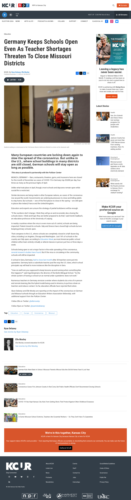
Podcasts (49, 477)
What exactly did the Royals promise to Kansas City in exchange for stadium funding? (117, 188)
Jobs (74, 477)
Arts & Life (28, 21)
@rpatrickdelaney (37, 306)
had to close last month (42, 260)
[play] (4, 15)
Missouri (52, 313)
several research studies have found (26, 252)
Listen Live (49, 468)
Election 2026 (8, 21)
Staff (74, 468)
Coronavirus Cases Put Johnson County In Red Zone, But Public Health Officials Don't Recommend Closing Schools (59, 387)
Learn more (111, 96)
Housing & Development (115, 158)
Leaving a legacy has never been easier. (111, 71)
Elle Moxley (25, 72)
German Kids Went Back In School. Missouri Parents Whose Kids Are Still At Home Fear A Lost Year (54, 370)
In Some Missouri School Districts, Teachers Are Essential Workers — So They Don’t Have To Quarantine (55, 417)
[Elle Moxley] (8, 344)
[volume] (10, 15)
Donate (124, 5)
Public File (103, 477)
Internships (76, 482)
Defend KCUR (65, 448)
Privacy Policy (104, 482)
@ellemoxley (34, 301)
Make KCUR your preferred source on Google (111, 209)
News (18, 21)
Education (7, 34)
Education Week (46, 239)
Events (75, 463)
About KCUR (50, 463)
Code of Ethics (104, 468)
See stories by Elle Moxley (26, 346)
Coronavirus (38, 313)
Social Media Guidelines (107, 463)
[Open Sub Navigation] (21, 21)
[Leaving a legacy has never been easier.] (111, 49)
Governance (104, 473)
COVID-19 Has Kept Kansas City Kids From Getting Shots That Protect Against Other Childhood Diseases (56, 402)
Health (113, 112)
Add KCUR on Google (111, 226)
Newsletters (50, 482)
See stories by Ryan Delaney (16, 332)
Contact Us (76, 473)
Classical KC (97, 21)
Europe (26, 313)
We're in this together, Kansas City (65, 432)
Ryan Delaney (16, 72)
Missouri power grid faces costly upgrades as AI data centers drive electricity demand (118, 166)
